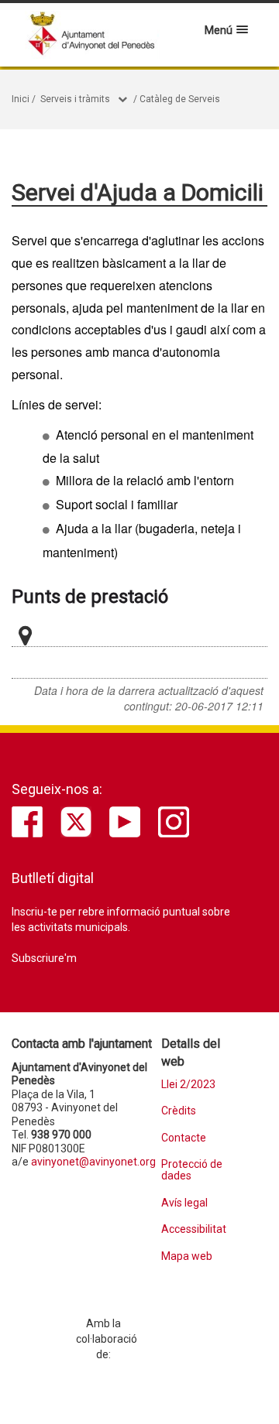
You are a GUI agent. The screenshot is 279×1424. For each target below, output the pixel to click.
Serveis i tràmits (75, 99)
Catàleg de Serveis (180, 99)
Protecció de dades (191, 1170)
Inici (20, 99)
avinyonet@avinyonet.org (93, 1161)
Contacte (183, 1138)
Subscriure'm (44, 958)
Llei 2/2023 (188, 1084)
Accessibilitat (193, 1229)
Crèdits (178, 1111)
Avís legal (184, 1203)
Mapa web (186, 1256)
